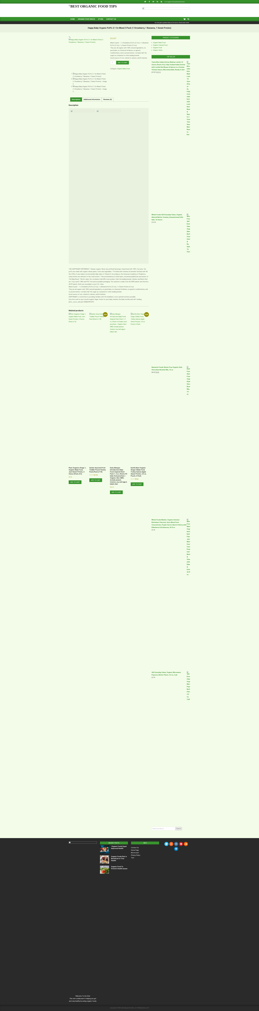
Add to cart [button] (75, 482)
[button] (70, 37)
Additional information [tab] (92, 99)
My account (135, 853)
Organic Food (157, 48)
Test (132, 858)
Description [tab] (76, 99)
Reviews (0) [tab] (107, 99)
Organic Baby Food (123, 69)
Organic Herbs (157, 50)
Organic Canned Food (160, 45)
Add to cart (122, 63)
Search (178, 828)
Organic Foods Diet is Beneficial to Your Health (119, 858)
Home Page (135, 850)
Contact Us (135, 848)
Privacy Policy (135, 855)
